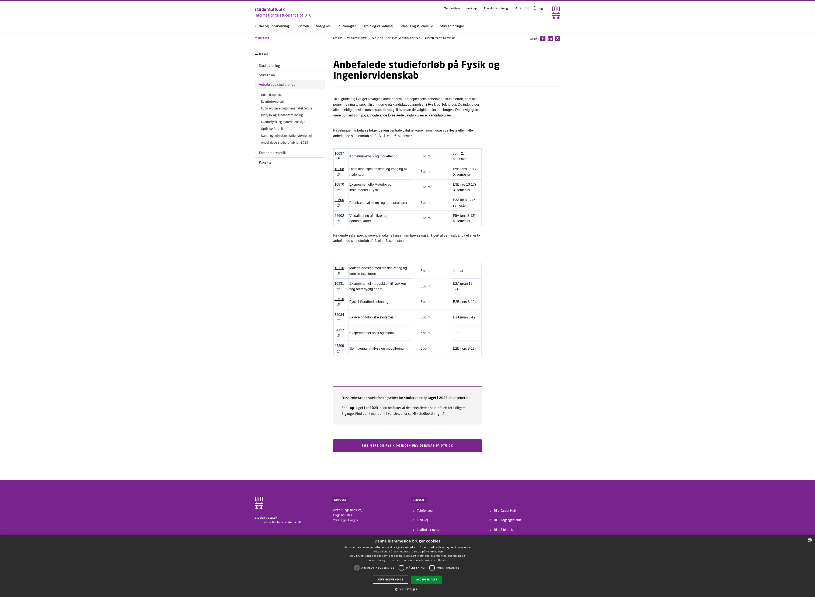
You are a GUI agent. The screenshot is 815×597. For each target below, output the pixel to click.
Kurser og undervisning (272, 26)
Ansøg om (323, 26)
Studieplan (267, 75)
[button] (290, 38)
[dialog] (407, 566)
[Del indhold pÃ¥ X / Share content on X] (557, 38)
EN (527, 8)
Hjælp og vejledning (378, 26)
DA (515, 8)
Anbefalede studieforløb (277, 84)
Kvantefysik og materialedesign (283, 122)
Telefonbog (425, 510)
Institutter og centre (431, 529)
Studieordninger (452, 26)
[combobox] (810, 540)
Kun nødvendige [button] (390, 579)
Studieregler (346, 26)
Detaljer (443, 560)
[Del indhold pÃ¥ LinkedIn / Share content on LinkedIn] (550, 38)
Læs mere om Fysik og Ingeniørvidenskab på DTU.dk (407, 445)
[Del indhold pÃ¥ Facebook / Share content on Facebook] (542, 38)
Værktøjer (472, 8)
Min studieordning (496, 8)
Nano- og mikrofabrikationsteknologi (286, 135)
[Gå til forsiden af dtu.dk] (556, 12)
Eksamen (302, 26)
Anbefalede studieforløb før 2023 (284, 142)
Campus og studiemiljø (416, 26)
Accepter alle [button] (426, 579)
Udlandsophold (271, 95)
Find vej (422, 520)
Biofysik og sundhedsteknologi (282, 115)
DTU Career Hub (505, 510)
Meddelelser (452, 8)
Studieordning (269, 65)
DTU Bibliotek (503, 529)
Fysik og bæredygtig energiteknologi (286, 108)
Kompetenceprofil (272, 153)
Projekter (266, 162)
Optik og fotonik (272, 128)
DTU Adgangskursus (507, 520)
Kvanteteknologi (272, 101)
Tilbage (263, 54)
